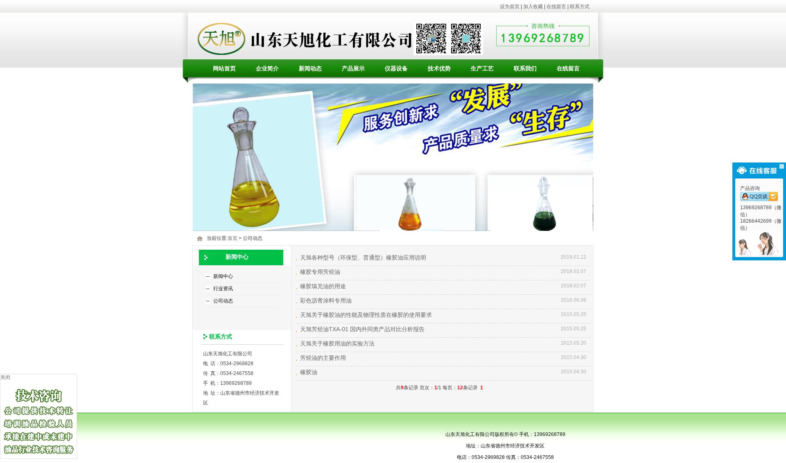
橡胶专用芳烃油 (320, 272)
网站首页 (224, 68)
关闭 (5, 377)
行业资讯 (223, 288)
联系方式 (580, 6)
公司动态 (223, 301)
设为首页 (509, 6)
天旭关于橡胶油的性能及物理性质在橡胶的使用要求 (366, 315)
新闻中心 (223, 276)
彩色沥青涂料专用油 (326, 300)
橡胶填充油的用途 (323, 286)
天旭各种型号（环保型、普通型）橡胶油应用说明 (363, 257)
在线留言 (556, 6)
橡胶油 (308, 372)
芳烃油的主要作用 (323, 358)
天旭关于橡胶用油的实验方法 (337, 343)
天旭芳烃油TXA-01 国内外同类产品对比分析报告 (362, 329)
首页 (232, 238)
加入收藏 (533, 6)
